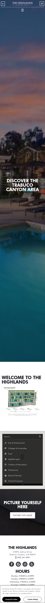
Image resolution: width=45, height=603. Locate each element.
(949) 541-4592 (3, 4)
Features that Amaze (22, 515)
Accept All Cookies (11, 599)
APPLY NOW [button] (42, 4)
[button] (22, 443)
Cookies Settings (32, 599)
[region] (22, 594)
